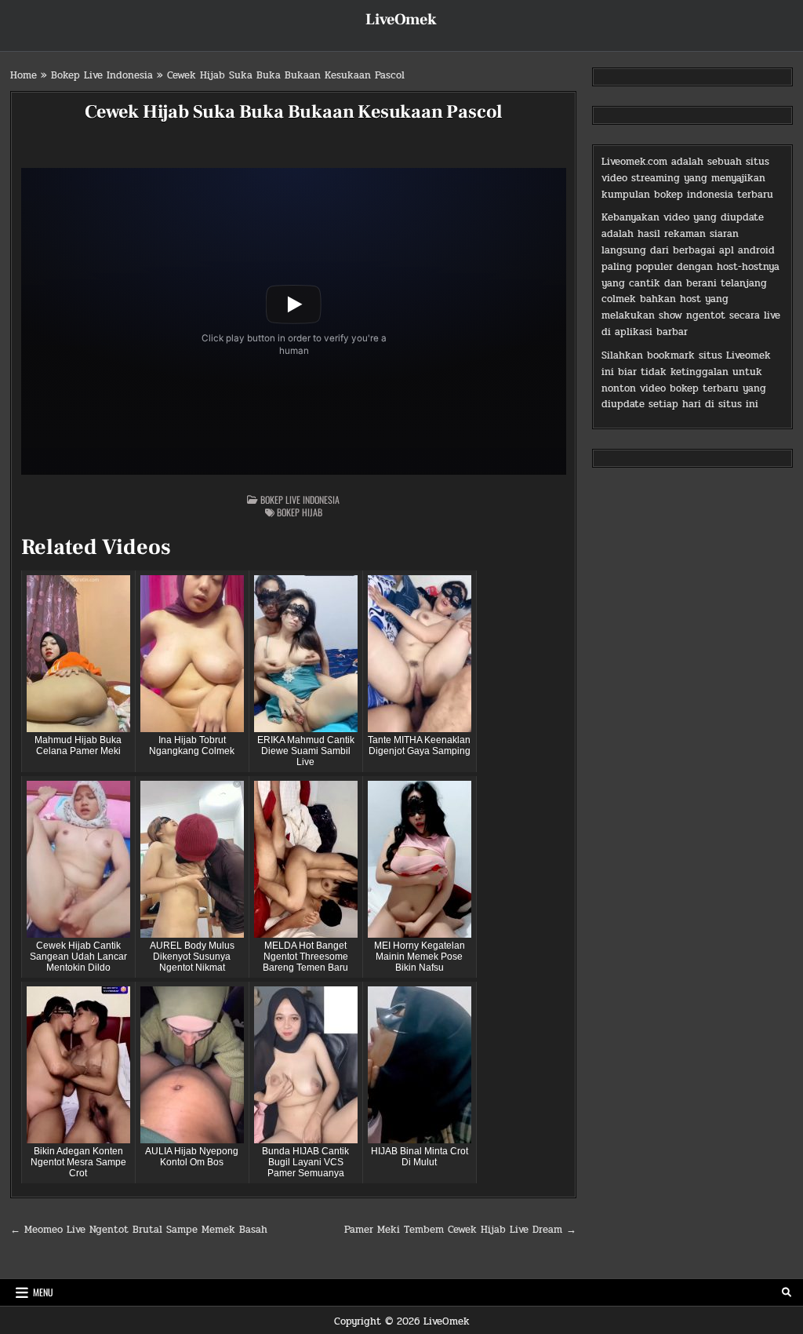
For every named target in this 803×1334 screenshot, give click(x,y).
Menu (43, 1292)
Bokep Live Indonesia (102, 75)
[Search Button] (786, 1292)
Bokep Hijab (299, 512)
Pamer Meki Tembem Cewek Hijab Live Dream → (460, 1229)
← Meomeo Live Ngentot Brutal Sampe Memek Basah (138, 1229)
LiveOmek (401, 19)
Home (23, 75)
